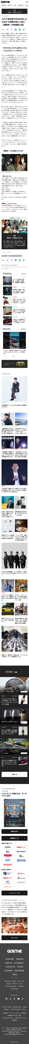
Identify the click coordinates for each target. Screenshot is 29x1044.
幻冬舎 (23, 1009)
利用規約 (23, 1013)
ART (19, 981)
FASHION (7, 981)
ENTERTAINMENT (13, 265)
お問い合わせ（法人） (21, 1017)
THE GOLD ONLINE (15, 1009)
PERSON (4, 5)
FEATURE (10, 959)
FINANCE (21, 986)
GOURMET (20, 5)
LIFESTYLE (7, 265)
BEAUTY (15, 983)
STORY (20, 967)
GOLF (26, 5)
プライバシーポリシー (14, 1013)
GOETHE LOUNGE (7, 1007)
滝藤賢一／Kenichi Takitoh (9, 203)
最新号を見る (14, 831)
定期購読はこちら (14, 838)
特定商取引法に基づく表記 (14, 1015)
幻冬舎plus (6, 1009)
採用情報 (14, 1020)
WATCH (10, 5)
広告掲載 (5, 1013)
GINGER (25, 1007)
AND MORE (14, 989)
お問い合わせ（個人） (8, 1017)
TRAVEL (14, 981)
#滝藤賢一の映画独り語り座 (15, 255)
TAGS (14, 974)
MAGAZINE (19, 970)
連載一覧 (14, 774)
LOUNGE (8, 970)
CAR (15, 5)
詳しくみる (14, 937)
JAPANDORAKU (17, 1007)
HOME (3, 265)
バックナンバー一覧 (14, 893)
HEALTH (9, 983)
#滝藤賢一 (4, 255)
